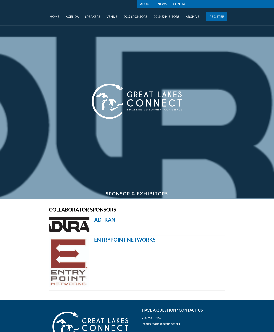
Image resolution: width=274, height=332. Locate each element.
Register (216, 16)
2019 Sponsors (135, 16)
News (162, 4)
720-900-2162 (151, 318)
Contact (180, 4)
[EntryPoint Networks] (69, 262)
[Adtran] (69, 224)
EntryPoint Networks (125, 240)
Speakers (92, 16)
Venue (112, 16)
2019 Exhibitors (166, 16)
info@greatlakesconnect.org (161, 324)
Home (54, 16)
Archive (192, 16)
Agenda (72, 16)
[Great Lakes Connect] (137, 101)
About (145, 4)
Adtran (104, 220)
